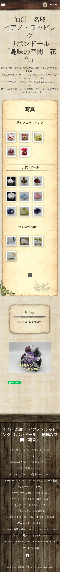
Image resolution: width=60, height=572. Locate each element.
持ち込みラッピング (30, 123)
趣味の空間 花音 (22, 568)
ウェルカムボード (30, 227)
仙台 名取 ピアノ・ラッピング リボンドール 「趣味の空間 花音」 (30, 435)
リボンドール (30, 167)
